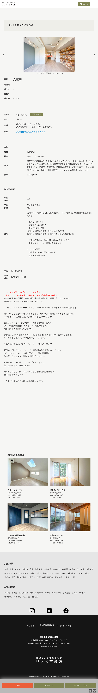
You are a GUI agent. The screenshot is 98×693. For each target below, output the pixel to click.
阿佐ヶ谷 (58, 577)
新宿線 (35, 596)
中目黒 (65, 569)
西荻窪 (33, 573)
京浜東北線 (23, 592)
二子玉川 (31, 577)
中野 (44, 577)
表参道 (58, 573)
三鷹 (39, 577)
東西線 (82, 592)
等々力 (74, 573)
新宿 (19, 577)
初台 (51, 573)
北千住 (66, 577)
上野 (73, 577)
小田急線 (66, 592)
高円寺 (50, 577)
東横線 (47, 592)
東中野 (45, 573)
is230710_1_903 (18, 277)
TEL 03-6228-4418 (49, 637)
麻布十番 (66, 573)
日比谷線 (17, 596)
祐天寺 (72, 569)
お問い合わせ (65, 625)
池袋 (24, 577)
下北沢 (87, 573)
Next (94, 54)
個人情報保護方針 (47, 625)
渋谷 (6, 569)
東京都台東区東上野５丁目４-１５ (31, 131)
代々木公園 (23, 573)
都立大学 (38, 569)
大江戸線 (26, 596)
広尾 (31, 569)
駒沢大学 (8, 573)
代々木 (18, 569)
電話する (50, 685)
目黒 (12, 569)
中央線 (14, 592)
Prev (4, 54)
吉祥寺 (7, 577)
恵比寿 (25, 569)
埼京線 (40, 592)
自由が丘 (57, 569)
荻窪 (39, 573)
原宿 (13, 577)
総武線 (33, 592)
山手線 (7, 592)
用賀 (15, 573)
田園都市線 (56, 592)
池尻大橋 (90, 569)
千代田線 (8, 596)
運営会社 (30, 625)
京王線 (75, 592)
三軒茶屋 (80, 569)
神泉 (80, 573)
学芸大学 (48, 569)
